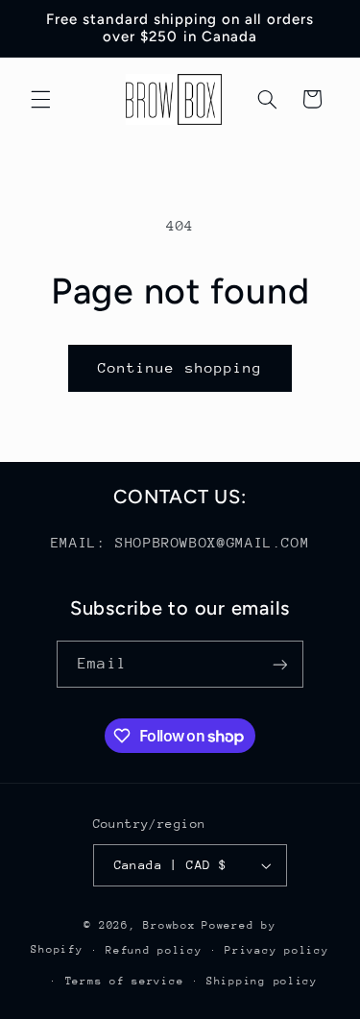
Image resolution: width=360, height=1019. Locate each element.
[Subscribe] (279, 664)
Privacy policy (276, 950)
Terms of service (124, 981)
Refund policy (154, 950)
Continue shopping (180, 367)
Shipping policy (262, 981)
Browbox (169, 925)
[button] (40, 99)
